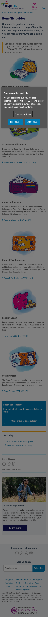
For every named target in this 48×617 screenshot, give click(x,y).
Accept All (32, 121)
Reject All (15, 121)
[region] (24, 107)
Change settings (23, 114)
